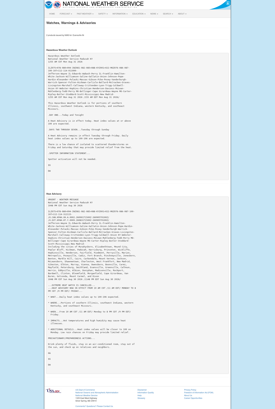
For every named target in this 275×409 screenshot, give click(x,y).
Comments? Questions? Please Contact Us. (94, 406)
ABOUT (181, 13)
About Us (188, 395)
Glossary (141, 398)
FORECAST (65, 13)
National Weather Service (86, 395)
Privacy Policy (190, 389)
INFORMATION (119, 13)
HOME (52, 13)
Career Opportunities (193, 398)
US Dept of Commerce (85, 389)
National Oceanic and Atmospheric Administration (96, 392)
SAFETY (102, 13)
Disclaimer (142, 389)
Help (140, 395)
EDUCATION (138, 13)
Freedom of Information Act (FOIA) (198, 392)
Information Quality (146, 392)
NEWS (153, 13)
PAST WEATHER (84, 13)
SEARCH (167, 13)
